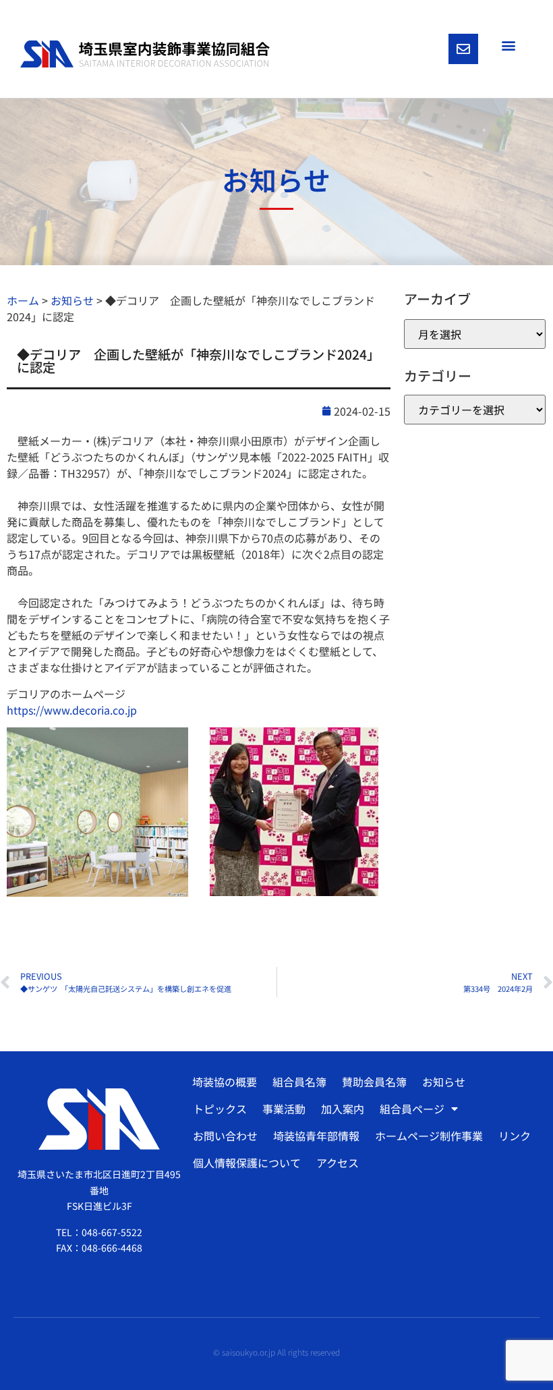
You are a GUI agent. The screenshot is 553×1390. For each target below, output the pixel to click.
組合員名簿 (299, 1082)
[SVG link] (145, 53)
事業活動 (283, 1109)
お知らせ (443, 1082)
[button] (508, 45)
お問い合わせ (225, 1136)
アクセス (337, 1163)
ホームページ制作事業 (429, 1136)
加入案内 (342, 1109)
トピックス (220, 1109)
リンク (514, 1136)
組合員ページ (412, 1109)
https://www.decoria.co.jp (72, 710)
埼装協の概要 (224, 1082)
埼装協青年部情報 (316, 1136)
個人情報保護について (247, 1163)
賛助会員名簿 (374, 1082)
